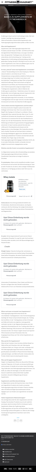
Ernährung (14, 14)
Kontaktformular (8, 451)
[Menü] (2, 2)
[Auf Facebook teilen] (18, 420)
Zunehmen (29, 14)
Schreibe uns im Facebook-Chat (11, 454)
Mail (13, 449)
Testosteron (29, 116)
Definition (7, 14)
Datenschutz (10, 459)
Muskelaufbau (21, 14)
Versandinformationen (9, 456)
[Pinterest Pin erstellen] (21, 420)
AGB (5, 459)
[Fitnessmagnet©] (19, 2)
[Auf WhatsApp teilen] (15, 420)
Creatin (7, 246)
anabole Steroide (16, 114)
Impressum (6, 462)
